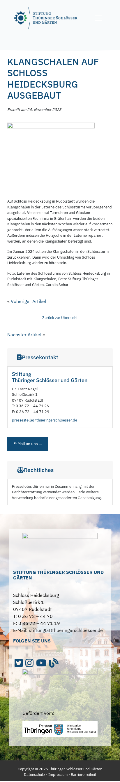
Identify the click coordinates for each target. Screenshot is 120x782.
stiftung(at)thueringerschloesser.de (66, 630)
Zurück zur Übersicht (60, 317)
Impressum (58, 774)
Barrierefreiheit (83, 774)
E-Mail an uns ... (27, 443)
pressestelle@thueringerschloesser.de (44, 420)
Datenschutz (34, 774)
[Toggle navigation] (98, 18)
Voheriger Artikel (28, 301)
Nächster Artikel (24, 334)
